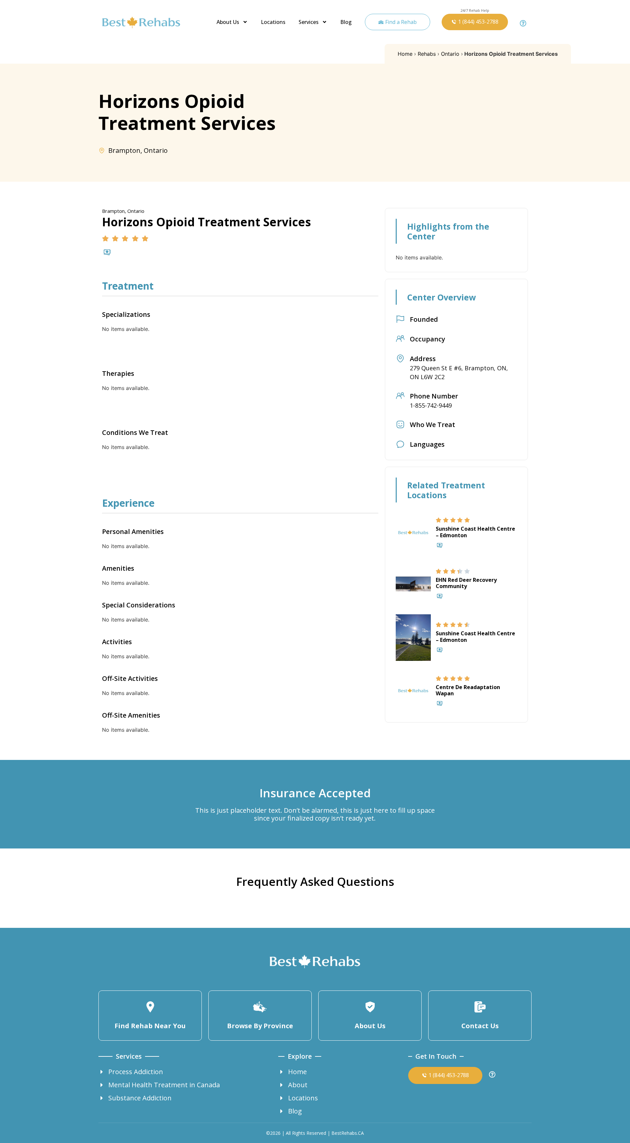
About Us (228, 22)
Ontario (450, 54)
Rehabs (427, 54)
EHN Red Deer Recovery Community (466, 583)
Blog (346, 22)
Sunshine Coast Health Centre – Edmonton (475, 532)
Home (405, 54)
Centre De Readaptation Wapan (468, 690)
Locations (273, 22)
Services (309, 22)
